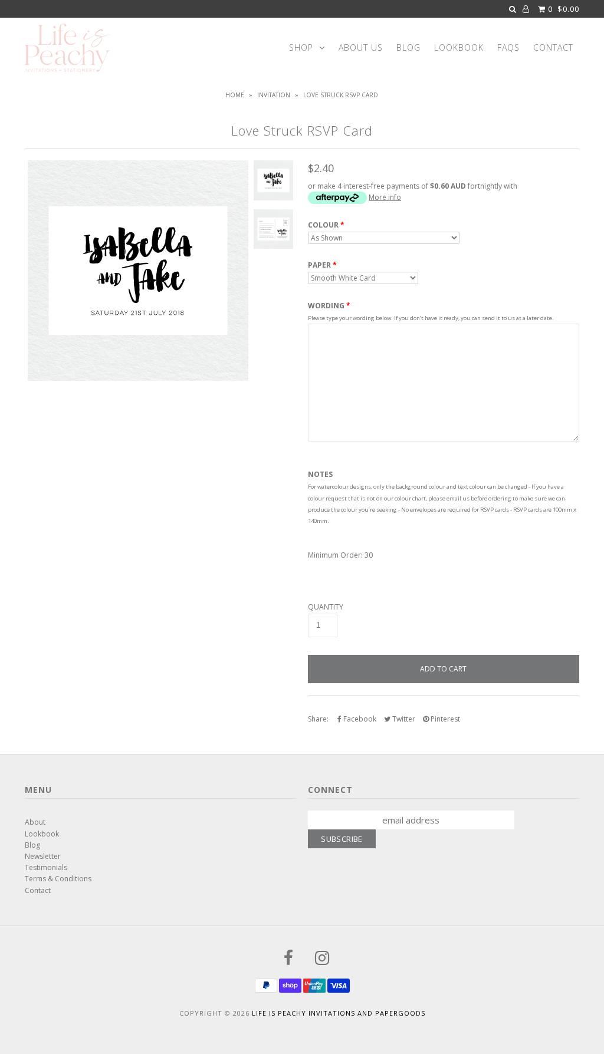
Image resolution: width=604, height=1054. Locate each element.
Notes (320, 474)
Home (234, 95)
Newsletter (43, 856)
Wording (326, 305)
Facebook (359, 719)
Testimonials (46, 867)
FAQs (508, 47)
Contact (553, 47)
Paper (319, 265)
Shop (301, 47)
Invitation (273, 95)
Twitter (402, 719)
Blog (408, 47)
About (35, 822)
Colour (323, 225)
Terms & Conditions (58, 879)
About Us (361, 47)
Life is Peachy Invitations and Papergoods (338, 1013)
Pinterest (444, 719)
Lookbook (459, 47)
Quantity (325, 607)
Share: (318, 719)
